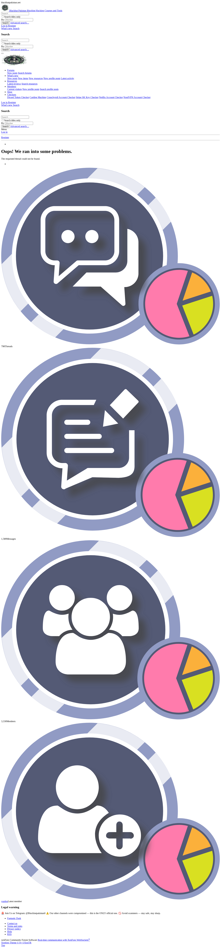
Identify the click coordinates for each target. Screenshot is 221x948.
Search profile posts (49, 89)
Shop (9, 92)
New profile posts (51, 78)
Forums (10, 70)
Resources (12, 81)
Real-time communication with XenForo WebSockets (64, 940)
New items (23, 78)
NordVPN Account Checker (136, 97)
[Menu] (2, 53)
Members (11, 86)
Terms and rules (14, 926)
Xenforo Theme (16, 942)
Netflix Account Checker (111, 97)
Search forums (25, 73)
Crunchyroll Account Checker (61, 97)
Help (9, 931)
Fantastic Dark (14, 918)
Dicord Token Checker (18, 97)
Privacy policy (14, 929)
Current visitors (14, 89)
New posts (12, 73)
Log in (4, 132)
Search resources (29, 84)
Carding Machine (38, 97)
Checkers (11, 94)
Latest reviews (14, 84)
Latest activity (67, 78)
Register (5, 137)
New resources (36, 78)
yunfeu (4, 901)
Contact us (12, 923)
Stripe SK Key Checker (87, 97)
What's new (12, 75)
